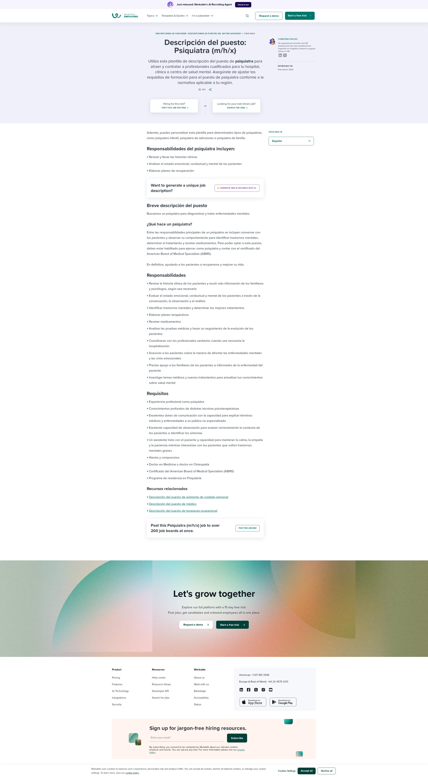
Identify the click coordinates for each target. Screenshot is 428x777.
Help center (159, 677)
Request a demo (269, 16)
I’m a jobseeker (201, 15)
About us (199, 677)
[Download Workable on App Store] (252, 702)
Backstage (200, 691)
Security (117, 704)
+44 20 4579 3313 (278, 681)
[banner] (205, 188)
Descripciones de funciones (171, 34)
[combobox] (248, 16)
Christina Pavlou (287, 39)
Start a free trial (297, 15)
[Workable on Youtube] (256, 691)
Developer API (160, 691)
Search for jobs (160, 697)
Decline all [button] (327, 770)
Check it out (243, 5)
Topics (150, 15)
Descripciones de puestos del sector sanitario (214, 34)
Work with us (201, 684)
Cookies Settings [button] (287, 770)
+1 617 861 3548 (260, 675)
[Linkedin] (280, 55)
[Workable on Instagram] (271, 691)
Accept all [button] (307, 770)
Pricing (116, 677)
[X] (285, 55)
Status (197, 704)
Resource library (161, 684)
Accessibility (201, 697)
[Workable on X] (263, 691)
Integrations (119, 697)
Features (117, 684)
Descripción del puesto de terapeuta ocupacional (183, 511)
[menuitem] (151, 15)
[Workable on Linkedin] (241, 691)
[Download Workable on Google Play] (282, 702)
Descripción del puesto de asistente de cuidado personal (188, 497)
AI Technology (120, 691)
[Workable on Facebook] (249, 691)
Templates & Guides (173, 15)
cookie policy (132, 772)
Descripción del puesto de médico (172, 504)
